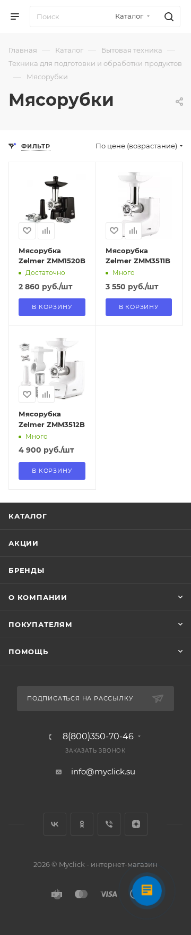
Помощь (28, 651)
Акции (23, 543)
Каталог (27, 516)
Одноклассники (82, 824)
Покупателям (40, 624)
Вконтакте (55, 824)
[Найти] (167, 16)
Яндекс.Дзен (136, 824)
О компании (37, 597)
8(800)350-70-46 (98, 736)
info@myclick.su (103, 771)
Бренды (26, 570)
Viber (109, 824)
